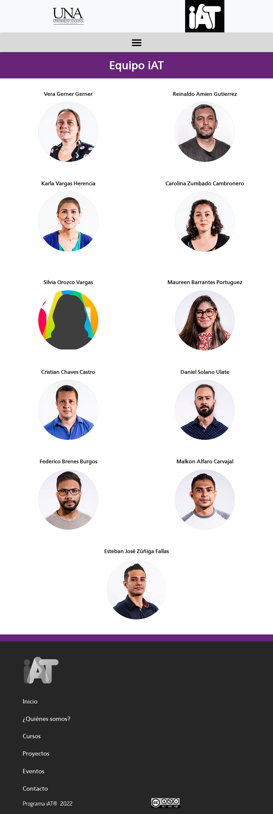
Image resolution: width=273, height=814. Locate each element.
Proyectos (36, 753)
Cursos (32, 736)
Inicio (30, 701)
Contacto (35, 788)
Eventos (33, 771)
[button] (68, 132)
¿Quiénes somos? (46, 719)
